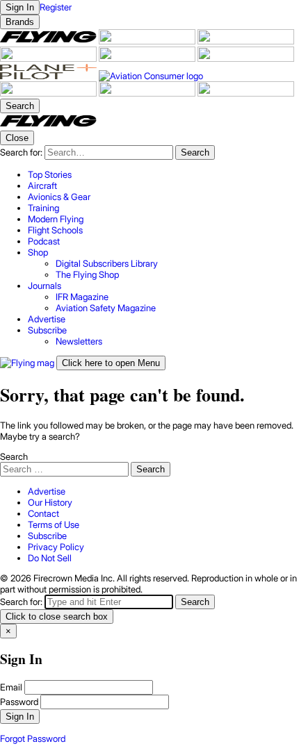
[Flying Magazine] (49, 41)
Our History (50, 502)
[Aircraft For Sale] (148, 41)
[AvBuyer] (148, 58)
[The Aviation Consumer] (151, 75)
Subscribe (47, 535)
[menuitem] (163, 174)
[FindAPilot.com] (148, 93)
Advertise (46, 491)
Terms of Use (53, 524)
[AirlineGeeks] (245, 41)
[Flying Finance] (49, 93)
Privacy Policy (56, 546)
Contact (43, 513)
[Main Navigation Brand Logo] (48, 125)
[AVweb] (49, 58)
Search (14, 456)
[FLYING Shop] (245, 93)
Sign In (20, 716)
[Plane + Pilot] (49, 75)
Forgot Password (32, 738)
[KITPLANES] (245, 58)
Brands (20, 22)
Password (19, 701)
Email (11, 687)
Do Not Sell (50, 557)
